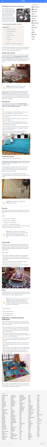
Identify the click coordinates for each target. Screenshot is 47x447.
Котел (20, 401)
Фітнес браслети (30, 413)
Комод (20, 418)
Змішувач (38, 435)
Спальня (38, 426)
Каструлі (38, 418)
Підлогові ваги (13, 395)
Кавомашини (4, 421)
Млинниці (3, 399)
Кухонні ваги (4, 427)
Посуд (38, 417)
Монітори (29, 422)
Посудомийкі (12, 412)
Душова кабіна (30, 405)
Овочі (38, 422)
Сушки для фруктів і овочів (14, 423)
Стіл (20, 437)
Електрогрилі (4, 404)
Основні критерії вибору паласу (10, 29)
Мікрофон (29, 421)
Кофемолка (3, 422)
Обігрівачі (21, 404)
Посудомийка (35, 16)
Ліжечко (21, 422)
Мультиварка (35, 11)
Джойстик (29, 410)
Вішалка (29, 400)
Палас (38, 412)
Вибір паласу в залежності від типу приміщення (13, 43)
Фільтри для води (4, 409)
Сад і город (39, 421)
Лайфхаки (38, 395)
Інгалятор (3, 418)
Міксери (34, 13)
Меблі (20, 412)
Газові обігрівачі (22, 396)
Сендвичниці (12, 414)
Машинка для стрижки (5, 431)
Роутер (29, 430)
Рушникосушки (13, 410)
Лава (20, 435)
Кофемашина (35, 9)
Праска (34, 25)
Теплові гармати (22, 408)
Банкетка (21, 413)
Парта (20, 427)
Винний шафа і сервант (14, 434)
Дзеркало (29, 401)
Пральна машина (36, 22)
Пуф (20, 430)
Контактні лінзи (30, 436)
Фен (33, 29)
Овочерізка (12, 400)
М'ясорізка (34, 20)
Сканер (29, 431)
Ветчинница (12, 433)
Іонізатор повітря (22, 399)
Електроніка (30, 408)
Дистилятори (4, 401)
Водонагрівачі (22, 410)
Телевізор (38, 428)
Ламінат (38, 409)
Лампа (38, 396)
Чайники (3, 400)
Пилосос (34, 18)
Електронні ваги (4, 405)
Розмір (8, 41)
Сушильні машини (13, 421)
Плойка (12, 409)
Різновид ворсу (9, 33)
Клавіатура (29, 414)
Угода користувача (42, 443)
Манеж (20, 426)
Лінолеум (38, 410)
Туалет (38, 431)
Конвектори (21, 400)
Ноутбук (29, 426)
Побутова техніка (5, 395)
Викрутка (29, 435)
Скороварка (12, 417)
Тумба (29, 399)
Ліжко (20, 421)
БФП (29, 419)
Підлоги (38, 405)
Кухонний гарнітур (22, 423)
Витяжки (12, 437)
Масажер (3, 432)
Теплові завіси (22, 409)
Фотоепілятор (4, 410)
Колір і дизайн (9, 39)
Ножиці (38, 403)
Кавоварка (3, 423)
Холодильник (35, 27)
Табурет (29, 395)
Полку (20, 428)
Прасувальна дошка (5, 413)
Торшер (38, 430)
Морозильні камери (5, 436)
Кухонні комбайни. (4, 428)
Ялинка (38, 436)
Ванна (38, 432)
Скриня (38, 427)
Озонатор (21, 405)
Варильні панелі (13, 429)
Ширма (20, 432)
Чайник (34, 32)
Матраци (38, 400)
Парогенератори (13, 401)
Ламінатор (29, 418)
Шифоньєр (21, 431)
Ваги (11, 432)
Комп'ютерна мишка (31, 417)
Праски (12, 425)
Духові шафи (4, 403)
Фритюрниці (3, 412)
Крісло (20, 419)
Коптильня (29, 437)
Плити (11, 408)
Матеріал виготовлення (11, 31)
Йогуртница (35, 34)
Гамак (29, 432)
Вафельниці (12, 428)
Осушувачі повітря (13, 396)
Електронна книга (30, 412)
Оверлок (12, 399)
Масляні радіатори (22, 403)
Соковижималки (13, 418)
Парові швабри (13, 405)
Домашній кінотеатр (31, 409)
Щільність (8, 37)
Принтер (29, 428)
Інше (29, 403)
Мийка (38, 401)
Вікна (38, 404)
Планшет (29, 427)
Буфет (20, 414)
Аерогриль (3, 396)
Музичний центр (30, 423)
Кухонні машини (4, 426)
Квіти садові (39, 423)
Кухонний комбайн (36, 6)
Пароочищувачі (13, 403)
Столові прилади (39, 419)
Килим (38, 408)
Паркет (38, 413)
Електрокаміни (22, 395)
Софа (20, 436)
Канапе (21, 417)
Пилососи (12, 413)
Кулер (34, 39)
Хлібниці (3, 414)
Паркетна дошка (39, 414)
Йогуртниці (3, 419)
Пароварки (12, 404)
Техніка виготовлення (11, 35)
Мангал (38, 399)
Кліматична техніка (14, 438)
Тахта (29, 396)
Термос (34, 36)
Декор (29, 404)
